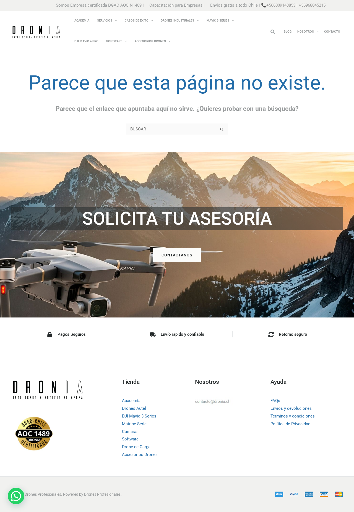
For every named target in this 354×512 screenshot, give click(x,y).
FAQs (275, 400)
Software (130, 439)
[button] (114, 20)
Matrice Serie (134, 423)
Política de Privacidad (290, 423)
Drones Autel (134, 408)
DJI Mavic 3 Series (139, 416)
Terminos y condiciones (292, 416)
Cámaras (130, 431)
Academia (131, 400)
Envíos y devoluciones (291, 408)
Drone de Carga (136, 446)
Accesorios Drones (140, 454)
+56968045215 (312, 5)
